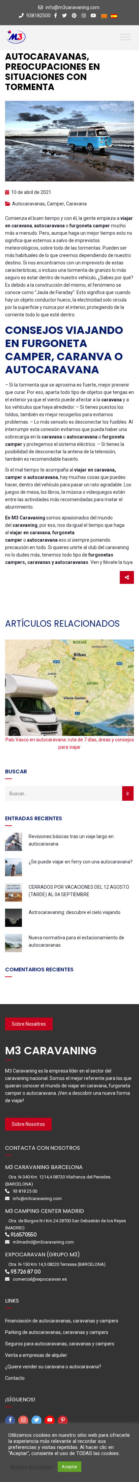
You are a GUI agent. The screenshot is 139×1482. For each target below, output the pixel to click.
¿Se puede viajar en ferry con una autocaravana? (81, 861)
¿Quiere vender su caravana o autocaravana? (53, 1366)
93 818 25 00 (25, 1191)
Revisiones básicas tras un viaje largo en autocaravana (71, 840)
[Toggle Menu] (125, 37)
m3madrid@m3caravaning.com (43, 1242)
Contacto (15, 1378)
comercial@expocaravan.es (40, 1279)
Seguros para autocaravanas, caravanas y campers (59, 1343)
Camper (55, 203)
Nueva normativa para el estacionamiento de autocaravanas (76, 941)
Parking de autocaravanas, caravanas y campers (56, 1332)
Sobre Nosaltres (29, 1024)
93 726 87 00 (25, 1272)
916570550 (23, 1234)
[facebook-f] (11, 1421)
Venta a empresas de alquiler (36, 1355)
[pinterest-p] (64, 1421)
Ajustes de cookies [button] (31, 1467)
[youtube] (51, 1421)
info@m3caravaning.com (73, 7)
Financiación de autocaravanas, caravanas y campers (61, 1320)
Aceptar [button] (69, 1466)
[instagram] (24, 1421)
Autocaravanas (28, 203)
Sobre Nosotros (28, 1124)
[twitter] (37, 1421)
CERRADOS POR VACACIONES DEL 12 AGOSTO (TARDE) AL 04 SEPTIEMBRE (79, 890)
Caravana (76, 203)
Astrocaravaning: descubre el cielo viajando (74, 912)
